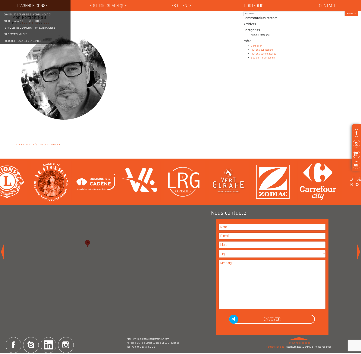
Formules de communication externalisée (29, 28)
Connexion (256, 46)
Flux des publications (262, 50)
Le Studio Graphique (107, 5)
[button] (356, 133)
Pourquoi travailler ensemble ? (23, 41)
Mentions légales (275, 347)
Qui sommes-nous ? (15, 34)
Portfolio (253, 5)
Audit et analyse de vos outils (23, 21)
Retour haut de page (299, 343)
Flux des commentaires (263, 53)
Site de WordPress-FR (263, 57)
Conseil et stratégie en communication (28, 14)
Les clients (180, 5)
